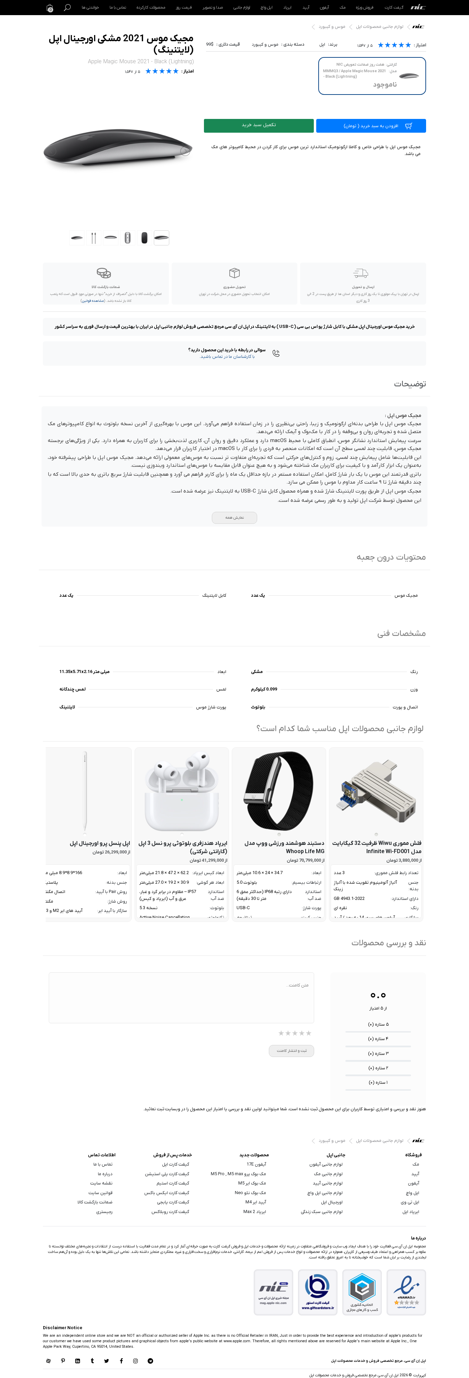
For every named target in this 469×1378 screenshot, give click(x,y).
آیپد (305, 7)
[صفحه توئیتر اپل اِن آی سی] (107, 1361)
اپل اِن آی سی (420, 27)
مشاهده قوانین (93, 301)
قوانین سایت (101, 1193)
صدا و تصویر (213, 7)
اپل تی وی (410, 1202)
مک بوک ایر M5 (252, 1183)
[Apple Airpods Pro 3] (182, 791)
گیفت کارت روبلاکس (170, 1212)
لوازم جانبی (241, 7)
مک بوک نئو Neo (250, 1193)
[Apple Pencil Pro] (85, 791)
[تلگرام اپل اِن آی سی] (150, 1361)
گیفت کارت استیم (173, 1183)
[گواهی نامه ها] (406, 1292)
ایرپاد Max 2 (254, 1212)
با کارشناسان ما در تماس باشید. (227, 357)
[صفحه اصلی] (418, 7)
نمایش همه (234, 517)
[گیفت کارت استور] (317, 1292)
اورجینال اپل (332, 1202)
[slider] (394, 46)
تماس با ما (118, 7)
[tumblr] (92, 1361)
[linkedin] (77, 1361)
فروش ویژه (365, 7)
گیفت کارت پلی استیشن (167, 1174)
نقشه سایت (101, 1183)
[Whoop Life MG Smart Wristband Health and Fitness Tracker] (279, 791)
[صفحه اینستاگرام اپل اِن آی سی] (135, 1361)
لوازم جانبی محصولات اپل (379, 27)
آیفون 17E (256, 1164)
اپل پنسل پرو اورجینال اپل (100, 843)
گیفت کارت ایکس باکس (166, 1193)
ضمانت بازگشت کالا (95, 1202)
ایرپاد (287, 7)
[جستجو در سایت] (67, 7)
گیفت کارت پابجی (173, 1202)
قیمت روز (184, 7)
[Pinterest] (63, 1361)
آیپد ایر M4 (255, 1202)
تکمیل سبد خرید (259, 125)
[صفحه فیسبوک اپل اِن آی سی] (121, 1361)
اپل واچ (267, 7)
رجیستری (104, 1212)
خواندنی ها (90, 7)
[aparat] (48, 1361)
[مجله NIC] (273, 1292)
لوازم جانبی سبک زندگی (322, 1212)
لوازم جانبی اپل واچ (325, 1193)
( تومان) (371, 126)
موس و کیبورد (332, 27)
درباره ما (105, 1174)
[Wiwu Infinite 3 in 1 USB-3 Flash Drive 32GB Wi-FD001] (376, 791)
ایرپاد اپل (410, 1212)
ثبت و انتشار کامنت (292, 1050)
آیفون (324, 7)
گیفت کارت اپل (175, 1164)
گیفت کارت (394, 7)
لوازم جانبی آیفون (326, 1164)
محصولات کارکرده (151, 7)
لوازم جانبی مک (328, 1174)
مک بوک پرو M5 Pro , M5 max (238, 1174)
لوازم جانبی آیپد (328, 1183)
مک (342, 7)
